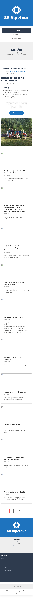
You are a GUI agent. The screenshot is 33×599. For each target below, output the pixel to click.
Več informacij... (16, 113)
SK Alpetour (9, 591)
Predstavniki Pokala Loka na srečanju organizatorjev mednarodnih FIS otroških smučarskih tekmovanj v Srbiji (14, 208)
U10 (2, 561)
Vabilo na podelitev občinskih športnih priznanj (14, 283)
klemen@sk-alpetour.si (17, 72)
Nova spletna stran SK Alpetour (15, 392)
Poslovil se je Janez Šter (12, 425)
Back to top (16, 580)
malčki (2, 558)
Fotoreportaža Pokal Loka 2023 (14, 492)
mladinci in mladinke (6, 570)
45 (26, 511)
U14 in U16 (4, 567)
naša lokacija (17, 586)
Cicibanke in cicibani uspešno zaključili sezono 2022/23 (14, 458)
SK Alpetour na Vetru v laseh (14, 317)
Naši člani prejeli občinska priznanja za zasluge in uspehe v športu (15, 248)
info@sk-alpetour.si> (16, 545)
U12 (2, 564)
